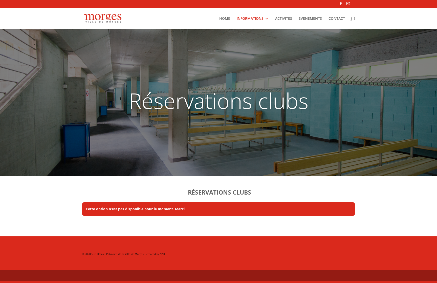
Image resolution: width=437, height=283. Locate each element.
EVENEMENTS (310, 19)
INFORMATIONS (250, 19)
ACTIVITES (283, 19)
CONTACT (337, 19)
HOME (224, 19)
